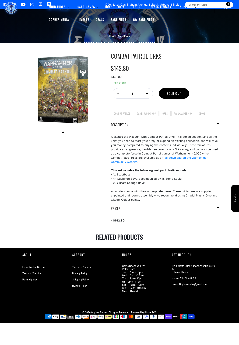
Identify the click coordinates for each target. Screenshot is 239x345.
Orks (165, 113)
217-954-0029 (188, 278)
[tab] (165, 126)
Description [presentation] (119, 124)
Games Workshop (146, 113)
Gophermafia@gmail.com (193, 284)
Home (112, 36)
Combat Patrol (122, 113)
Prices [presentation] (115, 208)
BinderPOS (151, 312)
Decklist (235, 198)
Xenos (202, 113)
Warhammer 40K (183, 113)
